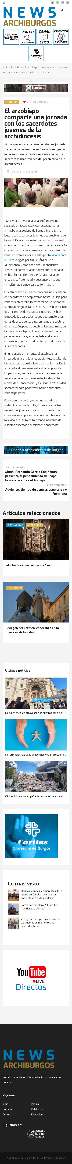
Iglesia (35, 1104)
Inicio (5, 67)
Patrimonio (37, 1109)
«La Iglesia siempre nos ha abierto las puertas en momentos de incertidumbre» (40, 923)
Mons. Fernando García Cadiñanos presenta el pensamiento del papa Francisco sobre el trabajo (31, 476)
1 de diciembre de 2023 (23, 171)
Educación (37, 1114)
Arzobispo (16, 67)
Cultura (7, 1114)
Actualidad (16, 525)
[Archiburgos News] (30, 16)
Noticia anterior (16, 467)
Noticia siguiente (55, 485)
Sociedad (8, 1109)
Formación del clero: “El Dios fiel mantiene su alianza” (39, 907)
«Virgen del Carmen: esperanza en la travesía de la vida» (32, 630)
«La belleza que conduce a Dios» (29, 565)
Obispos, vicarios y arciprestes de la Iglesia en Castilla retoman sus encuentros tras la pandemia (41, 894)
